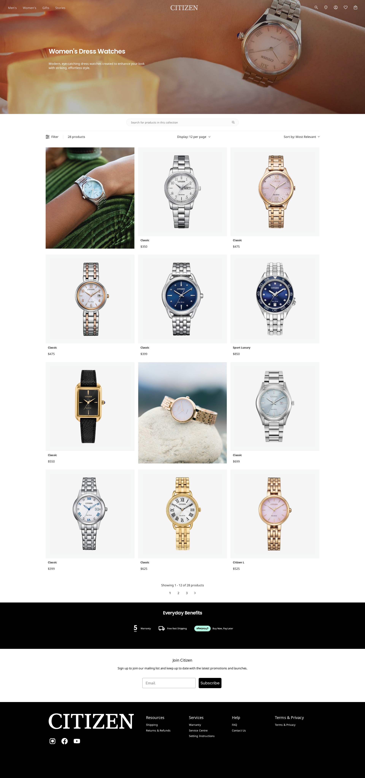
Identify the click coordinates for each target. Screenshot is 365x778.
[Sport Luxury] (275, 299)
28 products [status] (76, 137)
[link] (336, 8)
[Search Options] (235, 122)
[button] (316, 8)
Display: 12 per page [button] (191, 137)
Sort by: (300, 137)
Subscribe (210, 683)
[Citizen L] (275, 514)
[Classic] (182, 192)
